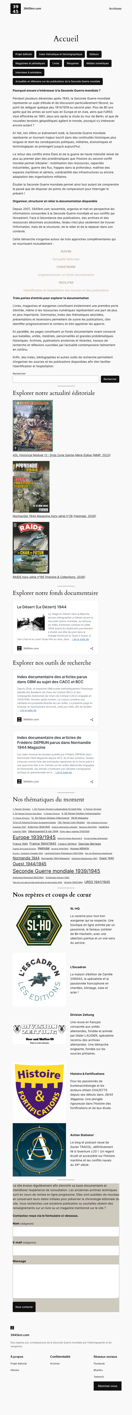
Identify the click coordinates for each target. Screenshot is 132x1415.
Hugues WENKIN (79, 848)
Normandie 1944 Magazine (55, 858)
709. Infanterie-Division (97, 823)
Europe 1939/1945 (34, 837)
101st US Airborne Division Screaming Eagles (34, 822)
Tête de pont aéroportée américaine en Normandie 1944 (37, 882)
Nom (23, 1223)
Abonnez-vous (107, 1386)
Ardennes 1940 (19, 827)
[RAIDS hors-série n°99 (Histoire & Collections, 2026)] (31, 548)
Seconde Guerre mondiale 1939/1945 (56, 871)
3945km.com (32, 8)
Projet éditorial (23, 54)
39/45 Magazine (79, 818)
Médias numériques (97, 63)
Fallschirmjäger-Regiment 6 (69, 838)
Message (19, 1261)
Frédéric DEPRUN (67, 843)
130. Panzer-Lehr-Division (71, 822)
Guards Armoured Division (24, 849)
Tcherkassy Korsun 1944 (57, 877)
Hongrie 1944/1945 (59, 849)
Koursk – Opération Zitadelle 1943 (28, 853)
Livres (55, 63)
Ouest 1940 (106, 858)
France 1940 (20, 843)
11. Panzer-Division (21, 818)
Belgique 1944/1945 (88, 827)
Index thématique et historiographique (60, 54)
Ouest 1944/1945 (29, 863)
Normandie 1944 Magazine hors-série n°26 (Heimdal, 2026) (54, 516)
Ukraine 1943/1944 (73, 882)
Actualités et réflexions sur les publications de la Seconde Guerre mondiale (57, 81)
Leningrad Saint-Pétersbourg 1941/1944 (64, 853)
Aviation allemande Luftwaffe (64, 827)
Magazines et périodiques (30, 63)
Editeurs (94, 54)
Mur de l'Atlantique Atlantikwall (98, 853)
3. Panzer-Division (51, 814)
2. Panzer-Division (92, 809)
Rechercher (19, 373)
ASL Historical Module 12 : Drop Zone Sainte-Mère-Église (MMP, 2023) (62, 455)
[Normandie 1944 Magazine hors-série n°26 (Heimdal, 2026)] (31, 487)
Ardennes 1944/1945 (39, 827)
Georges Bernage (89, 843)
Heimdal (44, 848)
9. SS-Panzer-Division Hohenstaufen (81, 813)
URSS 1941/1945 (97, 882)
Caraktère (104, 827)
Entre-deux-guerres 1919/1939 (74, 831)
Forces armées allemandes (96, 838)
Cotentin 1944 (19, 831)
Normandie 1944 (26, 858)
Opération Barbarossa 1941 (84, 858)
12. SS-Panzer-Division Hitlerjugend (50, 818)
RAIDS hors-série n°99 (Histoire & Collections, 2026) (49, 577)
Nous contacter (24, 1306)
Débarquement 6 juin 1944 (43, 831)
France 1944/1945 (43, 843)
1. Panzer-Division (21, 809)
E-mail (24, 1242)
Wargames (73, 63)
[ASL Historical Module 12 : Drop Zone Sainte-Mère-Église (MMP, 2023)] (33, 426)
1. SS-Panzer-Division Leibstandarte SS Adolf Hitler (57, 809)
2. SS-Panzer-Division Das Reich (27, 814)
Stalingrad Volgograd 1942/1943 (28, 877)
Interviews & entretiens (28, 72)
